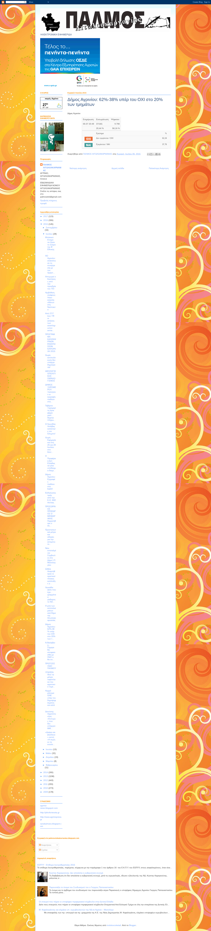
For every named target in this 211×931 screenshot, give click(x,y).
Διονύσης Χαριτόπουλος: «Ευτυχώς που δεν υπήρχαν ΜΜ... (50, 720)
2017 (46, 216)
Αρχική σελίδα (118, 168)
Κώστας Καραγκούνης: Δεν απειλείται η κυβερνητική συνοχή (76, 873)
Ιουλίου (49, 234)
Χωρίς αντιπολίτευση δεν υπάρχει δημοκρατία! (50, 361)
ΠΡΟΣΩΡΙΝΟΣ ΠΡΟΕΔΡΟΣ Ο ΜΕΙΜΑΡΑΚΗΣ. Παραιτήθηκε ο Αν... (50, 516)
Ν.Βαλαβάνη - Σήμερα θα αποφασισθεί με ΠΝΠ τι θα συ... (50, 651)
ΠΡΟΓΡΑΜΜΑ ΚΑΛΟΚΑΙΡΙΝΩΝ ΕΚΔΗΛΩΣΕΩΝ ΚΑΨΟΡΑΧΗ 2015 (50, 342)
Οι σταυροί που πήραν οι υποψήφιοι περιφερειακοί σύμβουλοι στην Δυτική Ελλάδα (76, 902)
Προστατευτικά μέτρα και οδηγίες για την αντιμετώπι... (50, 537)
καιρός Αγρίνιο (51, 99)
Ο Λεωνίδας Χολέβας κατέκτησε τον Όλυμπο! (50, 429)
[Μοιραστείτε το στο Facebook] (156, 154)
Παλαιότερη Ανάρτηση (159, 168)
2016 (46, 220)
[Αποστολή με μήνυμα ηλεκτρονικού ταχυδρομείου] (148, 154)
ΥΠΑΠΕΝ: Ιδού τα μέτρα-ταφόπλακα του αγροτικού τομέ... (50, 679)
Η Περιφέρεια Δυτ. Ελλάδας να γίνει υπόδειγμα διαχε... (50, 463)
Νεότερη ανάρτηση (78, 168)
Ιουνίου (49, 749)
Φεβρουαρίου (52, 765)
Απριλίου (50, 757)
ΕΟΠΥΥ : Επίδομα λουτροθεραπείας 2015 (56, 865)
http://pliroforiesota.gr (50, 812)
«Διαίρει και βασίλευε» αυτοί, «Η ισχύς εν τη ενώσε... (50, 738)
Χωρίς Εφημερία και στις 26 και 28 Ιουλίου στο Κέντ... (50, 444)
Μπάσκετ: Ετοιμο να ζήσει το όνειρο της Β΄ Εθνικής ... (50, 244)
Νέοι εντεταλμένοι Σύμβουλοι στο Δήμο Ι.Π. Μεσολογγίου (50, 556)
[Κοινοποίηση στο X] (153, 154)
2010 (46, 788)
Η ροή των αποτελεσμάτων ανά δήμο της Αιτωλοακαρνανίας (50, 613)
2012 (46, 780)
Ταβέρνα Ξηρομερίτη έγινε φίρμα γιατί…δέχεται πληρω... (50, 412)
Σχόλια (44, 850)
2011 (45, 784)
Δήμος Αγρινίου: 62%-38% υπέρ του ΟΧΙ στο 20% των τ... (50, 631)
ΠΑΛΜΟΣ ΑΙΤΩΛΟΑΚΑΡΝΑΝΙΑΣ (52, 167)
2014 (46, 772)
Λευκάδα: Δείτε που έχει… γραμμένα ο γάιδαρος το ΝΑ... (50, 594)
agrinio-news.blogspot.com (49, 806)
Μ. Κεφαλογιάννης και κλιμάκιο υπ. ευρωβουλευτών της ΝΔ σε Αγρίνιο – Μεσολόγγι (76, 910)
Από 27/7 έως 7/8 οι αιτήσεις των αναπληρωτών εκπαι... (50, 322)
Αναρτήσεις (46, 845)
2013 (46, 776)
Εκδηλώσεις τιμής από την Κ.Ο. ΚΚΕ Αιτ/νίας (50, 498)
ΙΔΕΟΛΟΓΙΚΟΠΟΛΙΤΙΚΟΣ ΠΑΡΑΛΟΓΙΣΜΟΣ (50, 376)
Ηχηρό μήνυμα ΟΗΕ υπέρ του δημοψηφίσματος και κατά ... (50, 699)
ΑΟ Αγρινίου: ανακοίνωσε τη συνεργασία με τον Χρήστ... (50, 264)
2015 (46, 224)
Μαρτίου (50, 761)
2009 (46, 792)
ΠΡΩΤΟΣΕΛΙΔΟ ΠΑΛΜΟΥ (50, 666)
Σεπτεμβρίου (51, 227)
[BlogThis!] (151, 154)
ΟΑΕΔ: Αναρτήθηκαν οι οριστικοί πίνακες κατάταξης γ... (50, 576)
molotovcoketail (114, 925)
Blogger (132, 925)
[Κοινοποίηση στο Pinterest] (159, 154)
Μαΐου (49, 753)
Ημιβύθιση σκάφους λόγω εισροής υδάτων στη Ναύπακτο (50, 301)
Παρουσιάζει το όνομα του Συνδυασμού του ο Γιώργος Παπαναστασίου (81, 887)
